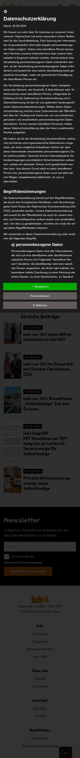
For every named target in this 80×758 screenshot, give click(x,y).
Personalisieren (40, 295)
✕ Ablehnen (40, 305)
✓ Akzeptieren (40, 286)
